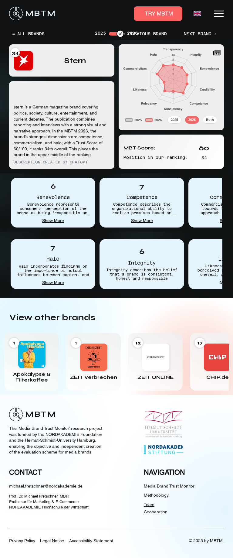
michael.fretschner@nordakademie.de (46, 486)
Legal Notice (52, 540)
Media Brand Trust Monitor (169, 486)
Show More (53, 220)
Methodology (156, 495)
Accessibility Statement (91, 540)
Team (149, 504)
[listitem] (31, 362)
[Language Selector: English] (193, 13)
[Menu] (219, 14)
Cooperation (155, 511)
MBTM (40, 13)
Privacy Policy (22, 540)
